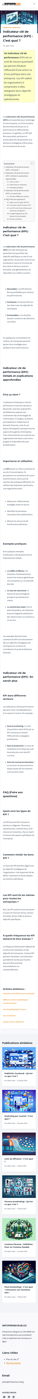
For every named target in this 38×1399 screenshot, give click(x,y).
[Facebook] (9, 1397)
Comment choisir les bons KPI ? (20, 205)
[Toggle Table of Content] (31, 163)
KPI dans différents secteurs (19, 196)
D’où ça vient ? (15, 182)
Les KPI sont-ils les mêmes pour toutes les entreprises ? (21, 209)
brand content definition (13, 1021)
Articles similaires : (16, 219)
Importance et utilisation (18, 185)
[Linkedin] (14, 1397)
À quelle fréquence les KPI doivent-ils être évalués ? (18, 214)
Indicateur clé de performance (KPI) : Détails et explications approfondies (17, 176)
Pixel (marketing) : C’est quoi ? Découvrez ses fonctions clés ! (18, 1290)
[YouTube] (4, 1397)
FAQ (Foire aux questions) (15, 199)
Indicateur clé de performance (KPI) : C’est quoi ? (17, 168)
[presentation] (19, 1058)
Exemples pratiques (16, 187)
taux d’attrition (9, 1015)
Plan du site (11, 1359)
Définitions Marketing (11, 27)
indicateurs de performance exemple (18, 993)
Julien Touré (11, 1081)
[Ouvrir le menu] (34, 3)
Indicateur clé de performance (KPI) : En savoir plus (17, 192)
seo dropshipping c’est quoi (14, 1009)
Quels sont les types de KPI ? (19, 202)
